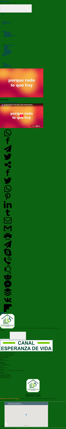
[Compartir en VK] (7, 303)
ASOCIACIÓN (4, 31)
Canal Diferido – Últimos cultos (9, 45)
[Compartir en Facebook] (7, 144)
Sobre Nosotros (4, 21)
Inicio (3, 13)
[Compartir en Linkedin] (7, 208)
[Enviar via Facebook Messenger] (7, 287)
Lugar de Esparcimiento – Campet (9, 35)
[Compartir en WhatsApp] (7, 136)
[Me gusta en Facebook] (7, 271)
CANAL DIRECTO (5, 54)
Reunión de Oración (7, 52)
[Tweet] (7, 160)
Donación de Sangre (7, 34)
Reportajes (4, 55)
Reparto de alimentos (7, 32)
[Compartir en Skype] (7, 255)
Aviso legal (6, 64)
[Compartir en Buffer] (7, 295)
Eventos (3, 23)
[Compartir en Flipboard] (7, 311)
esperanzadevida (8, 102)
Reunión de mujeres (7, 50)
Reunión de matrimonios (8, 51)
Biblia (3, 67)
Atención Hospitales (7, 36)
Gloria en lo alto (2, 313)
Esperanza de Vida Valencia (4, 1)
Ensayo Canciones (7, 53)
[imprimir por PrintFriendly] (7, 239)
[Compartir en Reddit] (7, 279)
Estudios (5, 48)
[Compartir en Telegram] (7, 152)
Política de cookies (7, 65)
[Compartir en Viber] (7, 263)
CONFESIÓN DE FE (7, 49)
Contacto (3, 63)
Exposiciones (6, 46)
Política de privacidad (7, 66)
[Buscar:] (5, 339)
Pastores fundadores (7, 22)
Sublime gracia (2, 312)
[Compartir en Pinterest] (7, 200)
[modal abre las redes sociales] (7, 168)
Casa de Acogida (7, 33)
